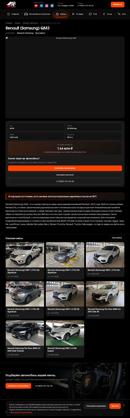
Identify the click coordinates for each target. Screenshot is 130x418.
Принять (115, 406)
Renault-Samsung (30, 23)
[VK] (41, 6)
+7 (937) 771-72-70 (85, 5)
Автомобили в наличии (39, 14)
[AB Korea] (11, 5)
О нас (109, 14)
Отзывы (79, 14)
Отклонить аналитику (96, 406)
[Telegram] (52, 6)
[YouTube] (36, 6)
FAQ (95, 14)
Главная (15, 14)
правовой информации (22, 412)
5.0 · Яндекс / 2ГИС (66, 5)
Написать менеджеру (65, 168)
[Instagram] (47, 6)
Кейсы (63, 14)
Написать (117, 4)
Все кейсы (40, 33)
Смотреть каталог (65, 174)
